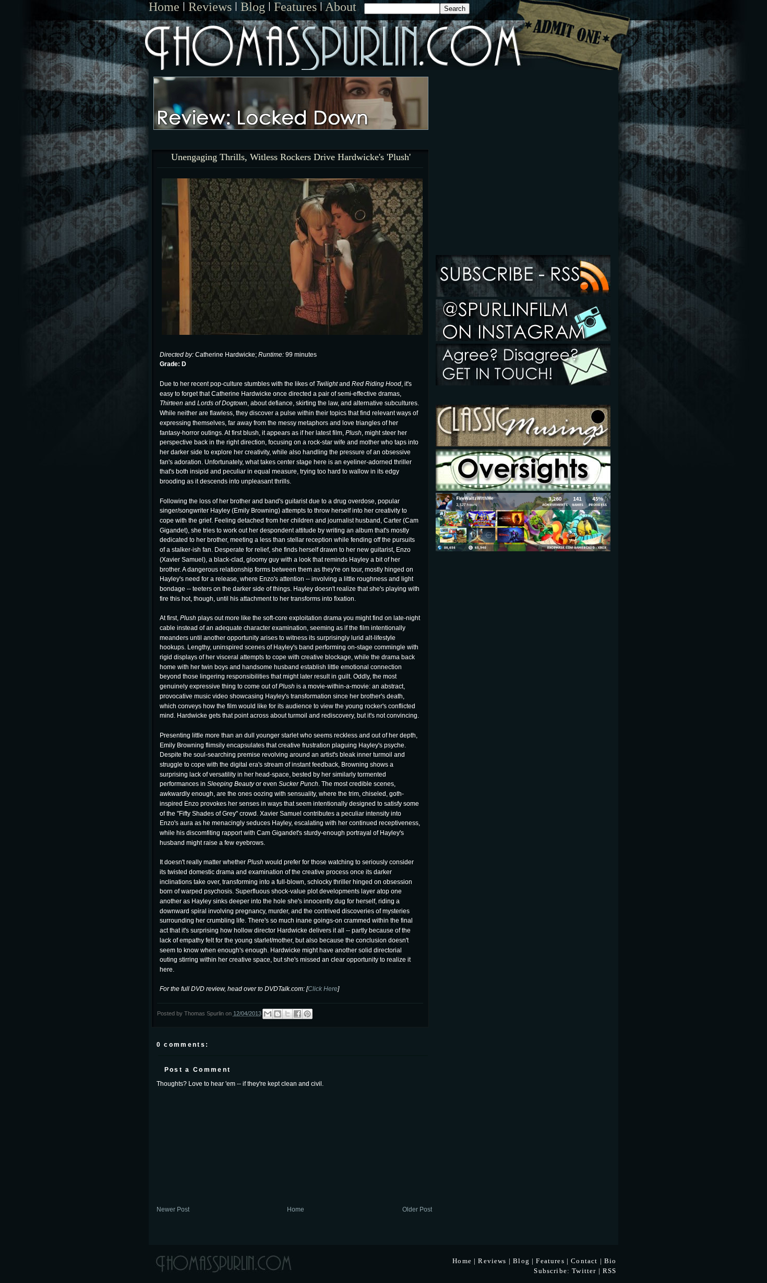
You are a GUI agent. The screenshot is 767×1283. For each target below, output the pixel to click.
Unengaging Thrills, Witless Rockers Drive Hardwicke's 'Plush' (291, 157)
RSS (610, 1271)
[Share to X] (287, 1014)
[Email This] (267, 1014)
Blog (253, 7)
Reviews (210, 7)
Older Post (417, 1209)
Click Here (323, 988)
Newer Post (173, 1209)
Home (164, 7)
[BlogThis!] (277, 1014)
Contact (584, 1261)
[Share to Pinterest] (307, 1014)
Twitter (584, 1271)
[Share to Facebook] (297, 1014)
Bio (610, 1261)
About (340, 7)
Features (295, 7)
